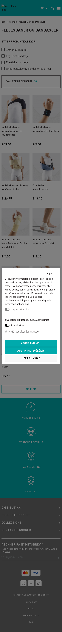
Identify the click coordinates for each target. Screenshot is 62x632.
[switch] (7, 325)
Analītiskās (17, 325)
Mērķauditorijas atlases (25, 331)
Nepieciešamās (20, 309)
